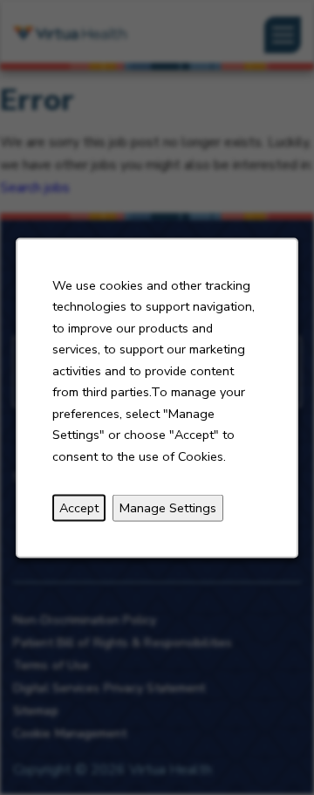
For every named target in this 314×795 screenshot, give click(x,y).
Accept (79, 507)
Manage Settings (167, 507)
